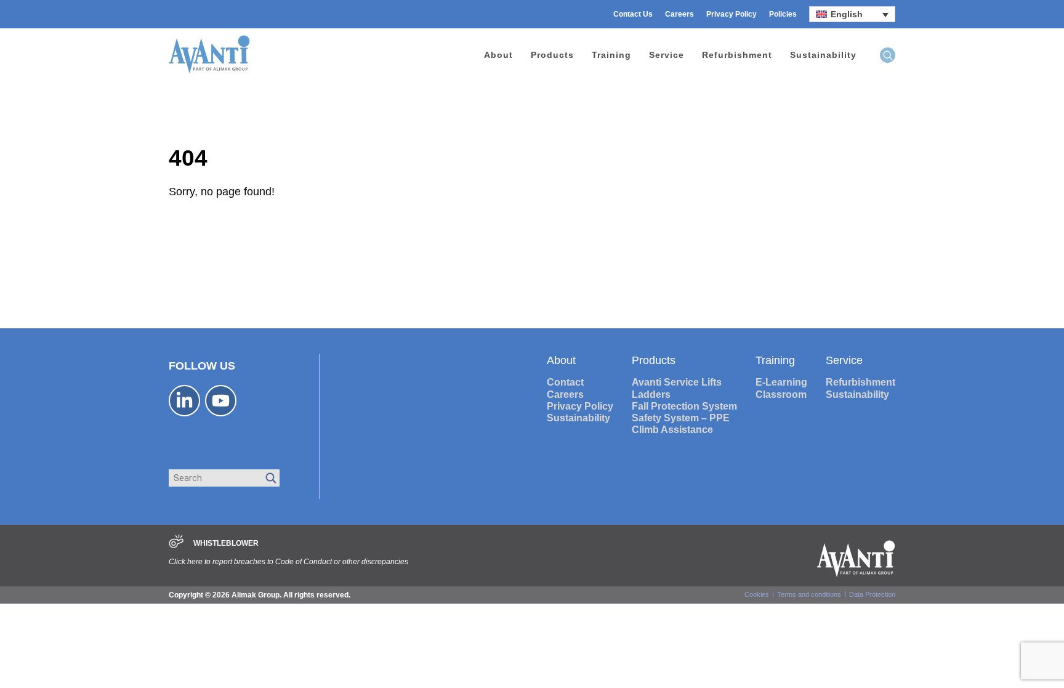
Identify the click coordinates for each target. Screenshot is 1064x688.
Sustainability (823, 55)
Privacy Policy (731, 14)
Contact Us (633, 14)
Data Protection (872, 594)
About (498, 55)
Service (666, 55)
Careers (679, 14)
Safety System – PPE (681, 418)
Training (611, 55)
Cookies (756, 594)
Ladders (651, 394)
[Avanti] (209, 71)
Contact (565, 382)
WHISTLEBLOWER (226, 543)
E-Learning (781, 382)
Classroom (781, 394)
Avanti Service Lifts (677, 382)
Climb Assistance (672, 429)
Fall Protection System (684, 406)
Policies (783, 14)
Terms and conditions (809, 594)
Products (552, 55)
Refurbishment (737, 55)
